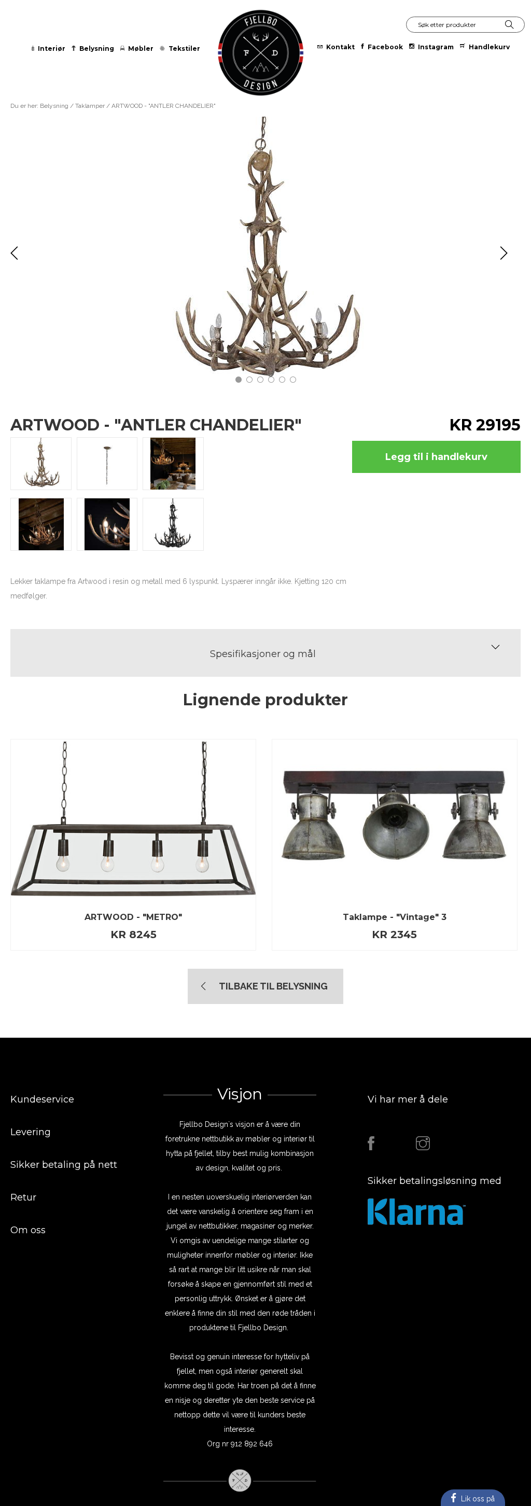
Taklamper (90, 105)
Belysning (54, 105)
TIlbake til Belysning (273, 986)
